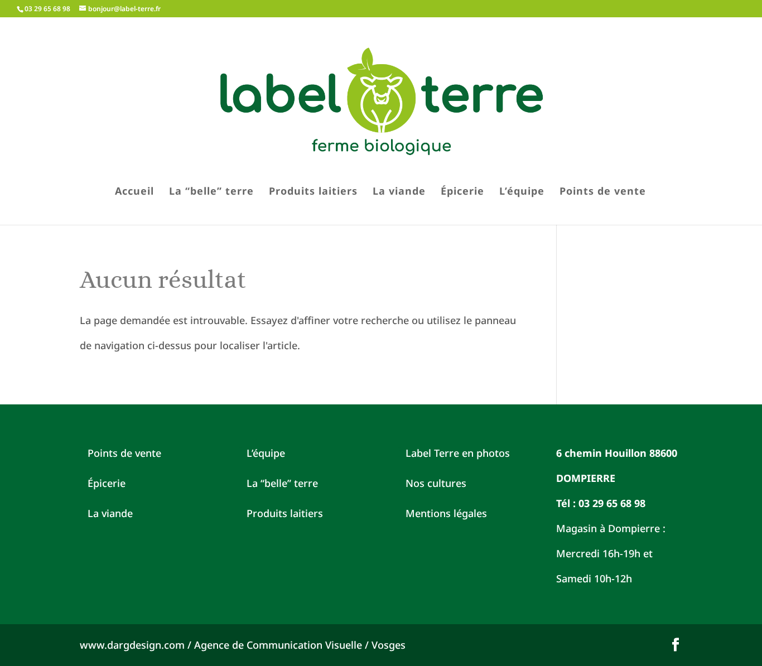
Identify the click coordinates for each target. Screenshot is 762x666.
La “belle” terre (211, 192)
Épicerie (462, 192)
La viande (399, 192)
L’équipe (521, 192)
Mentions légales (446, 513)
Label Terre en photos (458, 453)
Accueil (134, 192)
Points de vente (603, 192)
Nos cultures (436, 483)
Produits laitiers (313, 192)
